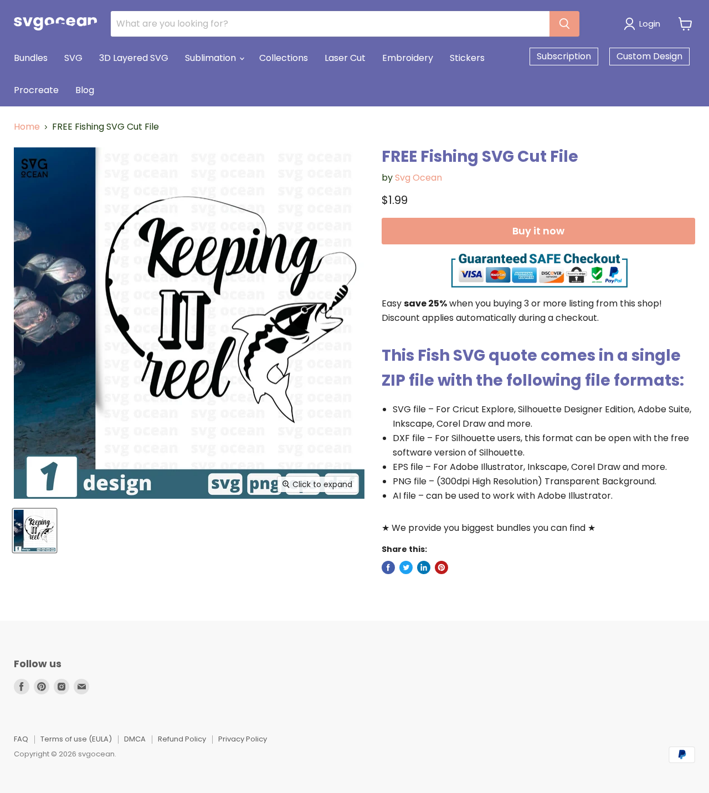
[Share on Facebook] (388, 567)
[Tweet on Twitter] (406, 567)
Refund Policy (182, 739)
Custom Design (649, 56)
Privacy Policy (242, 739)
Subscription (564, 56)
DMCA (135, 739)
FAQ (21, 739)
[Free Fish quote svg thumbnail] (34, 530)
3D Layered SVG (133, 58)
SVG (73, 58)
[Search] (564, 24)
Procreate (36, 90)
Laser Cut (345, 58)
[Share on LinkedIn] (423, 567)
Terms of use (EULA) (76, 739)
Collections (283, 58)
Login (649, 23)
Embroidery (407, 58)
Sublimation (211, 58)
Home (27, 127)
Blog (84, 90)
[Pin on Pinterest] (441, 567)
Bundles (31, 58)
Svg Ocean (418, 177)
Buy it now (538, 231)
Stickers (467, 58)
